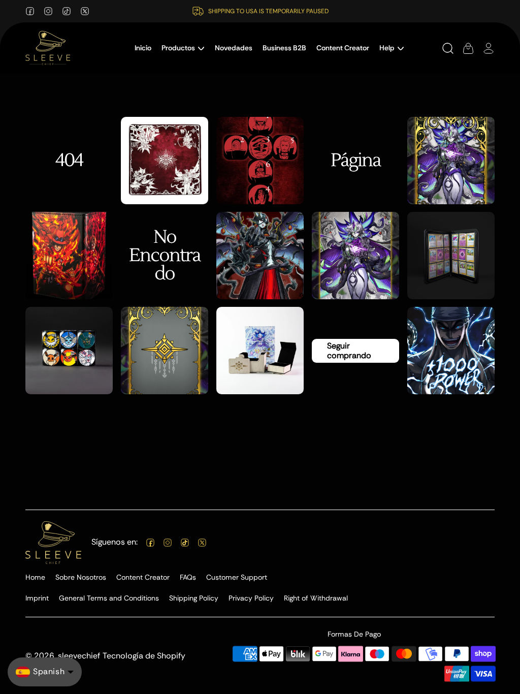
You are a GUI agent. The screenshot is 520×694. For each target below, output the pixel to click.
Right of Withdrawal (316, 598)
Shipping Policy (193, 598)
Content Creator (143, 577)
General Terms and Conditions (109, 598)
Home (35, 577)
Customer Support (236, 577)
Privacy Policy (251, 598)
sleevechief (79, 655)
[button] (183, 48)
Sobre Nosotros (80, 577)
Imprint (37, 598)
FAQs (188, 577)
